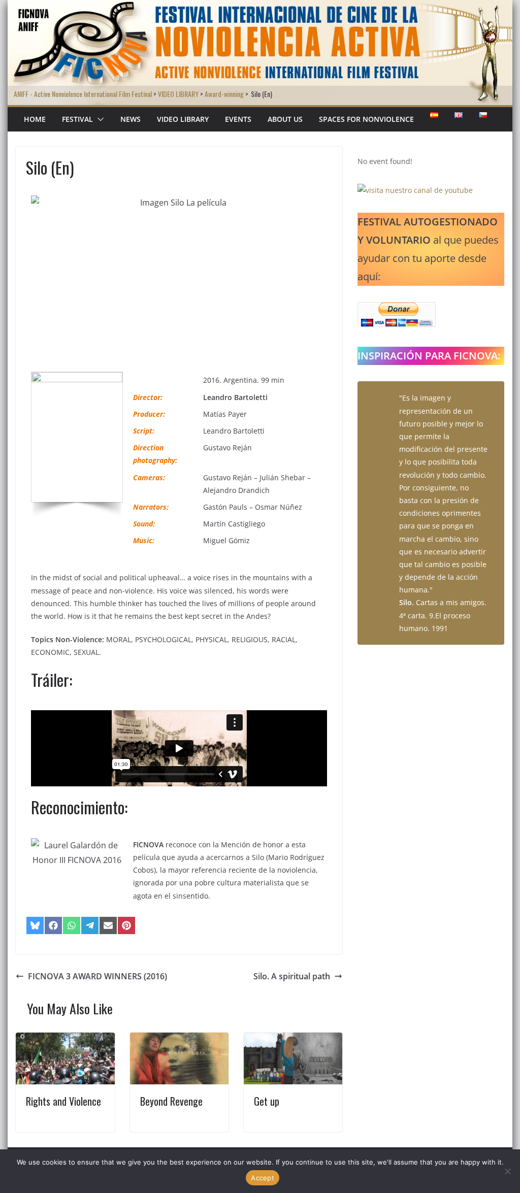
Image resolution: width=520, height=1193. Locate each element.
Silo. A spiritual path (291, 976)
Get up (266, 1101)
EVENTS (238, 119)
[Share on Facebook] (53, 925)
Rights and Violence (63, 1101)
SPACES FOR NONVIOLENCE (366, 119)
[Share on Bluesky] (35, 925)
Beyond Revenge (171, 1101)
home (35, 119)
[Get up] (293, 1039)
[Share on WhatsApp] (71, 925)
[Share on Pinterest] (126, 925)
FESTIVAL (77, 119)
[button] (98, 119)
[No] (507, 1171)
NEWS (130, 119)
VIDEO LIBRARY (183, 119)
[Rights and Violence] (65, 1039)
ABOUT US (285, 119)
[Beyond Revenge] (179, 1039)
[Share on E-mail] (108, 925)
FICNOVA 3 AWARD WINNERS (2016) (97, 976)
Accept (262, 1178)
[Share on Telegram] (90, 925)
